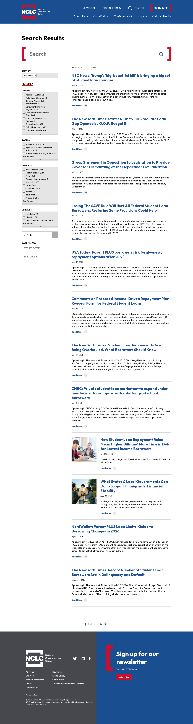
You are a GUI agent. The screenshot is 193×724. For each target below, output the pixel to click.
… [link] (97, 624)
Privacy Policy (31, 695)
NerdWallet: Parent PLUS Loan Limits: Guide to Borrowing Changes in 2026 (112, 528)
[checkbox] (40, 94)
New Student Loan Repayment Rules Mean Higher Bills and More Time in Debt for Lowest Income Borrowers (135, 444)
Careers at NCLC (33, 687)
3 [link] (91, 624)
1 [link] (85, 624)
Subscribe (124, 677)
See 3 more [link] (28, 223)
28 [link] (101, 624)
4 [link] (94, 624)
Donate (29, 683)
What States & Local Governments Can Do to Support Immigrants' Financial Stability (134, 486)
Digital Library (112, 8)
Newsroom (89, 8)
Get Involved (58, 679)
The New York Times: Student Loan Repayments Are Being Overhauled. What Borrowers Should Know (116, 347)
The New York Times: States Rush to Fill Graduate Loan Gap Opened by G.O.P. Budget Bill (119, 121)
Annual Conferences (35, 679)
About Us (30, 671)
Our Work (30, 675)
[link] (105, 624)
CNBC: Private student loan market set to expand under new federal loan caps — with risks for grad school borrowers (120, 393)
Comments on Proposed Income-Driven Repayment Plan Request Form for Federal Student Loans (120, 300)
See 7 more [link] (28, 201)
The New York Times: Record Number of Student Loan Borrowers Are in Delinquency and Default (118, 572)
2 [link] (88, 624)
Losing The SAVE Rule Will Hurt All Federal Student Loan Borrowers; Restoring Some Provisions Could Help (120, 208)
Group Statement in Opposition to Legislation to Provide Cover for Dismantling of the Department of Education (121, 164)
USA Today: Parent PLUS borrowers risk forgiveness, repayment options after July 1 (117, 254)
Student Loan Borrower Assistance (68, 683)
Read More (79, 105)
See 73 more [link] (28, 156)
